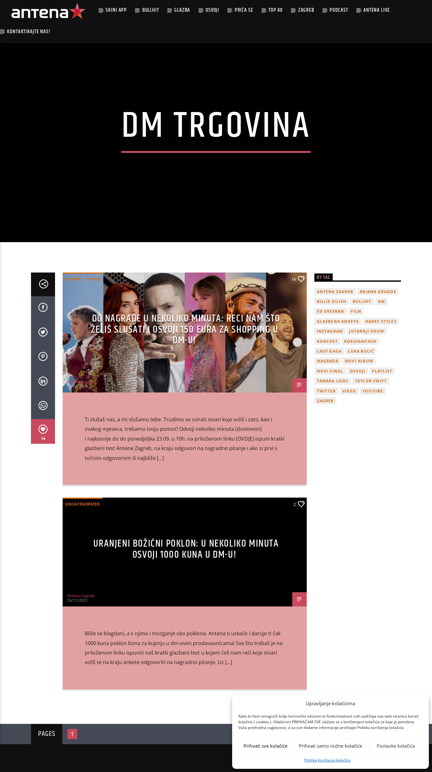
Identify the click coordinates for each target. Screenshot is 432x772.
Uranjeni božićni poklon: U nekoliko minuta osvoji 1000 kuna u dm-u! (186, 549)
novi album (359, 361)
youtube (372, 391)
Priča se (244, 10)
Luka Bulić (361, 351)
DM (381, 301)
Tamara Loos (333, 381)
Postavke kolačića (396, 746)
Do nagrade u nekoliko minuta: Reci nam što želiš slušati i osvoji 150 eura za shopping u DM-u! (186, 329)
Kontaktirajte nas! (28, 32)
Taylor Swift (371, 381)
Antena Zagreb (81, 382)
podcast (339, 10)
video (349, 391)
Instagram (330, 331)
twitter (326, 391)
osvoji (358, 371)
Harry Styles (381, 321)
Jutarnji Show (366, 331)
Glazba (182, 10)
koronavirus (360, 341)
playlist (382, 371)
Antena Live (376, 10)
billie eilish (332, 301)
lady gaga (329, 351)
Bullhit (150, 10)
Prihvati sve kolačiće (265, 746)
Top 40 (275, 10)
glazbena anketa (338, 321)
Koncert (327, 341)
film (356, 311)
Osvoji (212, 10)
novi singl (330, 371)
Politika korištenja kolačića (327, 760)
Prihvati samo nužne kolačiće (330, 746)
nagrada (327, 361)
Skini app (116, 10)
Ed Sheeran (330, 311)
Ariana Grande (378, 291)
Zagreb (306, 10)
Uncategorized (82, 504)
